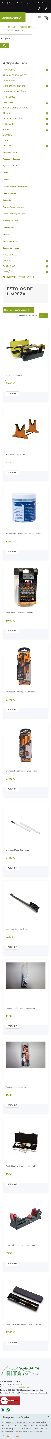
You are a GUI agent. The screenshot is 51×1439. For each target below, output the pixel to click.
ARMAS (6, 113)
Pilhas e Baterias (10, 255)
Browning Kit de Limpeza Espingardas (21, 771)
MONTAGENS (9, 70)
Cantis (5, 172)
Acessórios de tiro (11, 152)
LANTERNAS (8, 102)
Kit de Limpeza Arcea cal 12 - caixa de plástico (25, 1324)
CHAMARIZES (9, 80)
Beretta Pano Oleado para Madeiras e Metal (24, 534)
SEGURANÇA (9, 124)
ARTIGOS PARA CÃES (13, 118)
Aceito (6, 1436)
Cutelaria (7, 200)
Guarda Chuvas (9, 193)
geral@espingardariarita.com (17, 1387)
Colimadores (8, 227)
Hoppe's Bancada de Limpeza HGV (20, 1245)
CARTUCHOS (9, 266)
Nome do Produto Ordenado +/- (18, 310)
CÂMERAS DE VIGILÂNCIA (14, 91)
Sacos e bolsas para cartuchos (16, 214)
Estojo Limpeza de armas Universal (20, 1166)
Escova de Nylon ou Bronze (17, 929)
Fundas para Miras (10, 220)
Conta (40, 8)
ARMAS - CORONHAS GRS (15, 75)
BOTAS (6, 140)
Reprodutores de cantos (13, 207)
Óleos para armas (10, 241)
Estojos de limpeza (11, 248)
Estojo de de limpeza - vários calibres (21, 1008)
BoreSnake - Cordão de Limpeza (19, 613)
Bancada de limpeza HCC (16, 455)
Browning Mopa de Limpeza (17, 850)
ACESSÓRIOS (9, 145)
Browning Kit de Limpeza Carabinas (20, 692)
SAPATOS (7, 135)
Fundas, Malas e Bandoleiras (15, 186)
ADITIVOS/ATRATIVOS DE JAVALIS (19, 277)
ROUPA (6, 129)
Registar (47, 8)
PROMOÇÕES (9, 97)
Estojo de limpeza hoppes (16, 1087)
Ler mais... (16, 1436)
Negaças (6, 234)
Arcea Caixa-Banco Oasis (16, 376)
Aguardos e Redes (11, 166)
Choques (6, 179)
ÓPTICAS (7, 260)
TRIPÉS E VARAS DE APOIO (15, 107)
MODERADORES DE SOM (14, 86)
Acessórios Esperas (11, 159)
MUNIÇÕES (8, 271)
